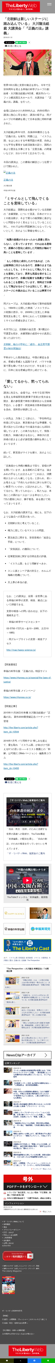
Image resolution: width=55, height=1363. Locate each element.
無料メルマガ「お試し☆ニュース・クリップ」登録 (21, 1266)
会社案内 (7, 1240)
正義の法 (8, 179)
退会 (5, 1227)
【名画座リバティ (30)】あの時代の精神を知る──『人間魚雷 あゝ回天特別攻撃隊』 (32, 1084)
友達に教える (14, 45)
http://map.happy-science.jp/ (21, 650)
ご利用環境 (8, 1237)
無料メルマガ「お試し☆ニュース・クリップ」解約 (21, 1268)
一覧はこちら (46, 1211)
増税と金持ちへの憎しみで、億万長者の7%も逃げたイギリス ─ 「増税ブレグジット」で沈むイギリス (32, 1135)
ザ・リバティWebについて (14, 1221)
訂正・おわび (9, 1232)
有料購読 (7, 1224)
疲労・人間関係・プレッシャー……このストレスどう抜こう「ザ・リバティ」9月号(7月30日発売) (32, 1164)
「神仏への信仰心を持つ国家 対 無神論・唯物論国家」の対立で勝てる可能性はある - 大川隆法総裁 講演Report (27, 1026)
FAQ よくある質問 (10, 1235)
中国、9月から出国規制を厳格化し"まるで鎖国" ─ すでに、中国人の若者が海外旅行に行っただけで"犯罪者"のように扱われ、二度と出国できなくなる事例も (32, 1094)
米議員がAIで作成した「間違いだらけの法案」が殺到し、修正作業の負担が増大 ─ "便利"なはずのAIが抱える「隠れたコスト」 (32, 1146)
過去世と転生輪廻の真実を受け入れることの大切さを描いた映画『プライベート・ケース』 (32, 1105)
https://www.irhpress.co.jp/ (17, 697)
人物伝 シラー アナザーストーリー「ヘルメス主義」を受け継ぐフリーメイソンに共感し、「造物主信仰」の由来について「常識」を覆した (32, 1114)
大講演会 (44, 957)
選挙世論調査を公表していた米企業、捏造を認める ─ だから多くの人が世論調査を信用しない (32, 1156)
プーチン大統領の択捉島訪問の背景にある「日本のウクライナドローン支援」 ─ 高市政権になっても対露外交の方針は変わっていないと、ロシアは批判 (32, 1073)
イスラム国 (13, 957)
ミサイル (37, 957)
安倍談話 (21, 957)
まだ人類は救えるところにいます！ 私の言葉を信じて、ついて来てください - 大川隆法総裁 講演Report (35, 1040)
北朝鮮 (23, 960)
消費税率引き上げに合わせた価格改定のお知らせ (21, 1209)
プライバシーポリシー (12, 1229)
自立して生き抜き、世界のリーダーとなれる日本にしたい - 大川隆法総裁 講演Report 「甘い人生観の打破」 (36, 1012)
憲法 (11, 960)
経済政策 (29, 957)
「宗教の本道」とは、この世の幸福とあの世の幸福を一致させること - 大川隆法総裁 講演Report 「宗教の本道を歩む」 (27, 983)
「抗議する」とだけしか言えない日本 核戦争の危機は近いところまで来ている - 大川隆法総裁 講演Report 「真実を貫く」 (27, 998)
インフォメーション (14, 1203)
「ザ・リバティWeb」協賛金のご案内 (25, 853)
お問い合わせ (9, 1243)
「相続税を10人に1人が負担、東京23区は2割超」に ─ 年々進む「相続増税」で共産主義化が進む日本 (32, 1125)
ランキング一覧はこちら (41, 1169)
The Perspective (33, 960)
